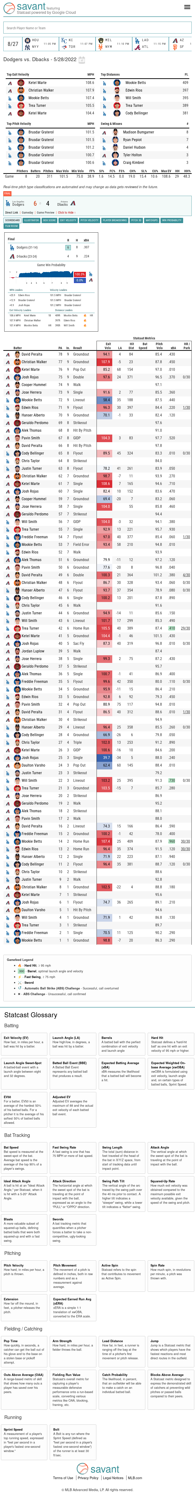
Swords (58, 1219)
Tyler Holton (132, 155)
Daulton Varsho (33, 765)
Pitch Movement (64, 1265)
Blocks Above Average (167, 1375)
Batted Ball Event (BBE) (70, 1063)
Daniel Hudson (134, 147)
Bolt (56, 1429)
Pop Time (11, 1341)
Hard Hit (30, 965)
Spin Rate (158, 1265)
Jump (155, 1341)
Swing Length (112, 1147)
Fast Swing (32, 977)
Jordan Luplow (33, 651)
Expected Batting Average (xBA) (120, 1065)
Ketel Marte (38, 82)
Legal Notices (113, 1477)
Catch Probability (114, 1375)
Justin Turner (32, 468)
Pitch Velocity (14, 1265)
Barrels (107, 1038)
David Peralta (32, 354)
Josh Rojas (30, 377)
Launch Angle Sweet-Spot (22, 1063)
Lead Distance (112, 1341)
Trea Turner (37, 105)
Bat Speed (11, 1147)
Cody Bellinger (137, 113)
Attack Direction (64, 1181)
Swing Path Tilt (113, 1181)
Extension (11, 1299)
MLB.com (135, 1477)
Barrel (32, 971)
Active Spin (110, 1265)
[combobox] (97, 28)
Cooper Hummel (34, 384)
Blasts (8, 1219)
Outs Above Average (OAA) (23, 1375)
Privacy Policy (88, 1477)
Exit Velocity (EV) (16, 1038)
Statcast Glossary (30, 1014)
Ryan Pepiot (132, 139)
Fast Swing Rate (64, 1147)
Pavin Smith (31, 438)
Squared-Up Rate (163, 1181)
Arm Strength (62, 1341)
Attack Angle (160, 1147)
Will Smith (133, 98)
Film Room (11, 226)
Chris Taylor (31, 461)
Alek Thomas (31, 430)
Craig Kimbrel (133, 162)
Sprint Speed (13, 1429)
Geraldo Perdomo (35, 423)
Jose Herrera (32, 392)
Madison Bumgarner (138, 132)
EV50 (7, 1097)
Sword (29, 982)
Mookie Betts (39, 98)
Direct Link (12, 212)
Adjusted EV (61, 1097)
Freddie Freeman (35, 537)
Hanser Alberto (33, 415)
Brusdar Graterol (41, 132)
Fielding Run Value (66, 1375)
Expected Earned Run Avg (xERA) (72, 1301)
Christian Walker (41, 90)
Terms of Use (63, 1477)
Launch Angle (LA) (66, 1038)
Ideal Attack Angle (17, 1181)
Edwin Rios (134, 90)
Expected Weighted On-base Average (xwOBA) (168, 1065)
